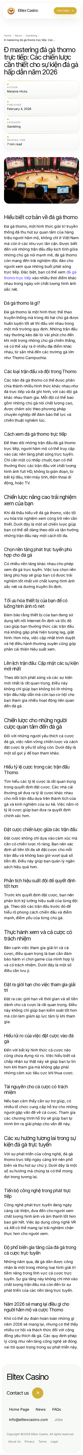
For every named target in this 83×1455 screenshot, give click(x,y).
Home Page (19, 1409)
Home (7, 35)
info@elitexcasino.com (28, 1419)
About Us (14, 1441)
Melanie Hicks (17, 91)
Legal (54, 1441)
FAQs (56, 1409)
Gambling (31, 35)
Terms (42, 1441)
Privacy (29, 1441)
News (18, 35)
